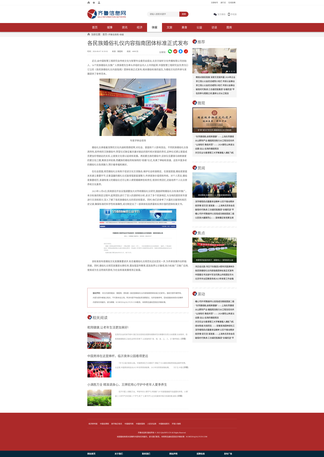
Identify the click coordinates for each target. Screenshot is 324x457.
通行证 (223, 3)
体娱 (154, 27)
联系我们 (146, 454)
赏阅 (201, 168)
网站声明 (173, 454)
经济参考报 (93, 424)
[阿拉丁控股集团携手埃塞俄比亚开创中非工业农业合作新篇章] (214, 60)
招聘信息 (201, 454)
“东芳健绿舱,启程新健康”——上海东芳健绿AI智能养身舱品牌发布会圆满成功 (214, 300)
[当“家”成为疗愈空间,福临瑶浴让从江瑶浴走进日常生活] (214, 120)
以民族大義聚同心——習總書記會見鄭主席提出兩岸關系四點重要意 (214, 218)
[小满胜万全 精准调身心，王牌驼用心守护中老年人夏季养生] (101, 405)
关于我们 (119, 454)
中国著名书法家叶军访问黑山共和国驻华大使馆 (214, 275)
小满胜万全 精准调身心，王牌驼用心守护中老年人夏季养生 (127, 384)
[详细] (183, 339)
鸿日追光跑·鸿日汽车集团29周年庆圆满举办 (214, 266)
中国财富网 (140, 424)
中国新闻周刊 (164, 424)
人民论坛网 (151, 424)
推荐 (201, 42)
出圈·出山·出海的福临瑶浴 (207, 149)
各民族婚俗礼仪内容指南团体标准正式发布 (214, 271)
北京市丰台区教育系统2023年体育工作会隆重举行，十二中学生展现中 (214, 279)
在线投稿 (231, 3)
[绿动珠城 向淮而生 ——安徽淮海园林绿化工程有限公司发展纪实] (214, 185)
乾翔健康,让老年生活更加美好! (108, 327)
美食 (184, 27)
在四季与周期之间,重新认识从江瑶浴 (212, 93)
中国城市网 (129, 424)
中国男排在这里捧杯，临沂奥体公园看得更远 (117, 356)
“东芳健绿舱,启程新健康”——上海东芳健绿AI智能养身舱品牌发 (214, 137)
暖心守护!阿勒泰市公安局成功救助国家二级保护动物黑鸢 (214, 214)
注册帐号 (214, 3)
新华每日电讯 (116, 424)
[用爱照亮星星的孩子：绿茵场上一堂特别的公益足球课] (214, 250)
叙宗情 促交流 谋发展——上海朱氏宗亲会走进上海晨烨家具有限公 (215, 206)
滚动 (201, 294)
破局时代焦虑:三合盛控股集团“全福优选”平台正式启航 (214, 210)
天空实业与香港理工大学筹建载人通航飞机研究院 (214, 153)
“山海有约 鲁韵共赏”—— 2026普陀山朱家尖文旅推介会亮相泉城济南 (214, 309)
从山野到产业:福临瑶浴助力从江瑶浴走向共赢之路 (214, 141)
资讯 (124, 27)
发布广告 (228, 454)
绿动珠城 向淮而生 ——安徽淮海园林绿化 (214, 195)
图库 (229, 27)
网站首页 (91, 454)
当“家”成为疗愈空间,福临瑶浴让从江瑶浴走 (214, 130)
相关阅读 (100, 318)
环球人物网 (176, 424)
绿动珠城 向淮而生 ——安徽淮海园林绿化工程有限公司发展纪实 (215, 321)
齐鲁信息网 (113, 35)
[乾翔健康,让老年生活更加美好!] (101, 348)
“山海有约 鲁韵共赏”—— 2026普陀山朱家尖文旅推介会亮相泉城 (214, 145)
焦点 (201, 233)
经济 (139, 27)
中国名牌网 (104, 424)
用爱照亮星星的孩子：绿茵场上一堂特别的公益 (214, 260)
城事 (110, 27)
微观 (201, 103)
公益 (199, 27)
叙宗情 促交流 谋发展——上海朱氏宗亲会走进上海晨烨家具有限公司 (215, 329)
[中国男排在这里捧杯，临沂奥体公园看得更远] (101, 377)
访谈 (214, 27)
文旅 (169, 27)
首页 (95, 27)
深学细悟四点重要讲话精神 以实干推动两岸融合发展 (214, 202)
